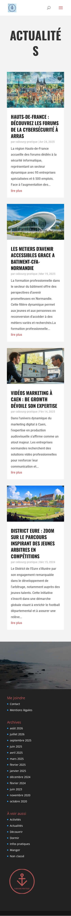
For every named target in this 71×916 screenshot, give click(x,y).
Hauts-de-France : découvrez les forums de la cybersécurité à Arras (35, 126)
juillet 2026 (17, 734)
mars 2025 (17, 759)
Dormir (14, 838)
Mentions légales (21, 710)
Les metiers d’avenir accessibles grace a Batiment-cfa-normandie (33, 258)
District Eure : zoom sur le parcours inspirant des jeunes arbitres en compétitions (33, 543)
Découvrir (16, 832)
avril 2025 (16, 752)
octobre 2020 (18, 801)
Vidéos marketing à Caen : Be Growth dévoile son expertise (34, 399)
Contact (15, 704)
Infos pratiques (20, 844)
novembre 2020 (20, 795)
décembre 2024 (20, 777)
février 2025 (18, 765)
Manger (15, 850)
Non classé (17, 856)
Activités (15, 819)
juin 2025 (16, 746)
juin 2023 (16, 789)
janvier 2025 (18, 771)
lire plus (16, 191)
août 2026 (16, 728)
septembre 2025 (20, 740)
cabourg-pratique (26, 141)
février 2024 (18, 783)
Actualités (16, 826)
